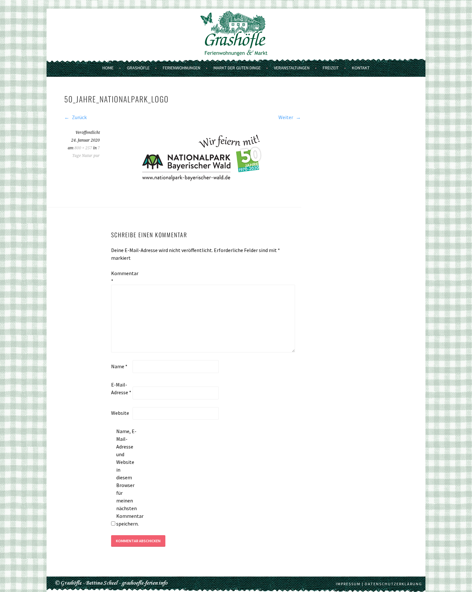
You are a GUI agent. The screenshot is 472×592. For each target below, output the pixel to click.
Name (119, 366)
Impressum (348, 583)
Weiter (286, 117)
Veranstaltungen (292, 68)
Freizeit (331, 68)
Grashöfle (138, 68)
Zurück (79, 117)
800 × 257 (83, 148)
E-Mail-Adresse (121, 388)
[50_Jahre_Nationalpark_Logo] (206, 188)
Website (120, 413)
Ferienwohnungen (181, 68)
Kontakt (361, 68)
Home (108, 68)
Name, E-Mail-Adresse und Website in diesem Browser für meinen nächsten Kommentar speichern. (126, 477)
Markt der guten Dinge (237, 68)
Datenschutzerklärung (393, 583)
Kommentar (121, 277)
